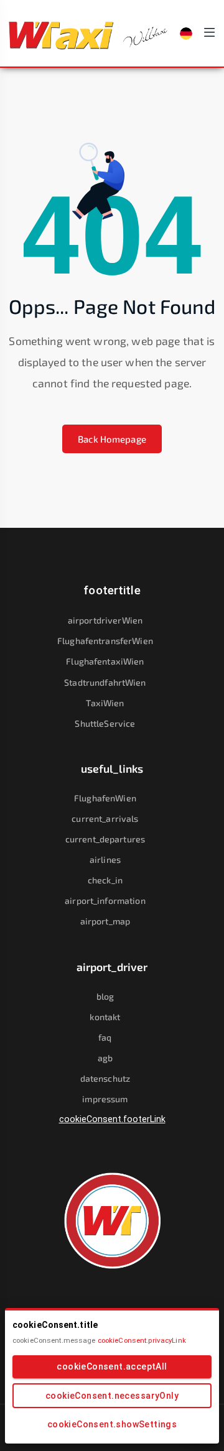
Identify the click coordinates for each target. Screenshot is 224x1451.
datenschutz (105, 1078)
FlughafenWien (105, 798)
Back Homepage (112, 439)
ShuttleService (105, 723)
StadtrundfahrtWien (105, 682)
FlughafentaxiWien (105, 661)
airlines (105, 859)
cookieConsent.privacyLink (142, 1340)
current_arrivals (105, 818)
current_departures (105, 839)
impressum (105, 1099)
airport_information (105, 900)
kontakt (105, 1016)
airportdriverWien (105, 620)
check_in (105, 880)
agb (105, 1058)
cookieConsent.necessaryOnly (112, 1396)
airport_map (105, 921)
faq (104, 1037)
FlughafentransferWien (105, 640)
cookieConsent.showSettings (112, 1424)
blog (105, 996)
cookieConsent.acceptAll (112, 1366)
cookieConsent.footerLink (112, 1119)
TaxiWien (105, 703)
